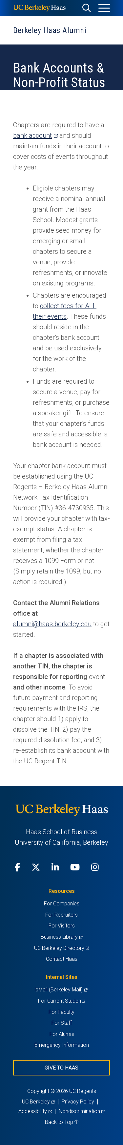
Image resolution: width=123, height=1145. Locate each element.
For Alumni (62, 1034)
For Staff (61, 1023)
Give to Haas (61, 1068)
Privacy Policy (78, 1102)
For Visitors (62, 926)
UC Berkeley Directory (61, 948)
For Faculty (61, 1012)
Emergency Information (61, 1045)
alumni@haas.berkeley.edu (52, 624)
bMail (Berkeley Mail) (61, 989)
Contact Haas (61, 959)
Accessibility (34, 1111)
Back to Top (59, 1122)
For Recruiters (61, 915)
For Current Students (61, 1001)
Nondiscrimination (82, 1111)
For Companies (61, 903)
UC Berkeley (38, 1102)
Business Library (61, 937)
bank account (35, 135)
